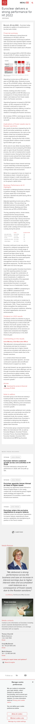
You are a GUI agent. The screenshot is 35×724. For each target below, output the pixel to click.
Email (3, 640)
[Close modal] (32, 682)
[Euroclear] (4, 2)
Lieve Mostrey (9, 594)
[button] (24, 2)
